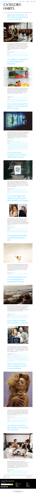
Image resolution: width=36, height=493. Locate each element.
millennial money (9, 359)
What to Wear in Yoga (19, 55)
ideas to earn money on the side (15, 358)
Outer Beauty (21, 52)
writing (10, 193)
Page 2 (8, 476)
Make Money (25, 141)
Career (14, 141)
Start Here (31, 1)
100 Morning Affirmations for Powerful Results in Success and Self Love (17, 279)
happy (8, 472)
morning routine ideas (25, 472)
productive (17, 473)
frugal (14, 357)
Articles (20, 1)
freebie (27, 471)
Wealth (8, 98)
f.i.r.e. (26, 356)
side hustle (19, 360)
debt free (14, 356)
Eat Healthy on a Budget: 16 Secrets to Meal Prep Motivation (18, 61)
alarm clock (10, 471)
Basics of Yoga (21, 54)
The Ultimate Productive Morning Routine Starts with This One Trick (17, 427)
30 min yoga (17, 54)
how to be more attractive (13, 421)
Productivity (11, 142)
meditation (10, 192)
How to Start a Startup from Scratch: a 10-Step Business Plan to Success (17, 106)
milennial (23, 358)
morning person (20, 472)
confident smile (18, 420)
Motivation (17, 52)
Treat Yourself (26, 97)
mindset (13, 192)
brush (18, 471)
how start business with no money (14, 144)
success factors (23, 192)
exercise (19, 191)
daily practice (16, 191)
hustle (9, 358)
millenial (25, 358)
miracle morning (14, 472)
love (7, 192)
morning (17, 472)
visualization (11, 361)
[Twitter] (2, 486)
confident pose (14, 420)
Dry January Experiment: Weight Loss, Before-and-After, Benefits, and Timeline (18, 198)
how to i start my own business (22, 144)
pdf (15, 473)
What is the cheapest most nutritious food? (20, 101)
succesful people (21, 473)
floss (25, 471)
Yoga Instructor (24, 55)
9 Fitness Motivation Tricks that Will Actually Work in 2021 (17, 238)
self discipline (19, 192)
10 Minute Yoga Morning (12, 54)
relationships (15, 192)
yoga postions (11, 56)
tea (26, 473)
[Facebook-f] (4, 486)
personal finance (11, 360)
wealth (13, 361)
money (17, 359)
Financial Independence (18, 141)
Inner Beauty (14, 52)
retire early (15, 360)
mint (15, 359)
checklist (21, 471)
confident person (9, 420)
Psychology (14, 142)
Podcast (24, 1)
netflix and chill (9, 473)
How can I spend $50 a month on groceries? (15, 100)
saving (17, 360)
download (23, 471)
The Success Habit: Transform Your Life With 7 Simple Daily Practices (17, 155)
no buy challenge (20, 359)
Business (12, 141)
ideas (9, 472)
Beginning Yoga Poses (25, 54)
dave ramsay (10, 356)
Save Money (19, 97)
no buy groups (24, 359)
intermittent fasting (25, 191)
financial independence (18, 143)
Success (23, 97)
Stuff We (27, 1)
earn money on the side (23, 356)
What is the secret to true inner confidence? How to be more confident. (17, 366)
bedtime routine (16, 471)
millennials (13, 359)
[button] (34, 1)
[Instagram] (7, 486)
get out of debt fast (17, 357)
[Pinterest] (5, 486)
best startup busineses (12, 143)
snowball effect (23, 360)
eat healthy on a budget (15, 99)
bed (12, 471)
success (24, 473)
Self (25, 52)
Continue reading (14, 49)
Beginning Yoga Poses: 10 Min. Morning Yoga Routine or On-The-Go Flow (17, 17)
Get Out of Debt (19, 189)
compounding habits (12, 191)
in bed (17, 421)
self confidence (20, 421)
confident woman (22, 420)
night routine (13, 473)
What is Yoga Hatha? (14, 55)
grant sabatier (22, 357)
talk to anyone (24, 421)
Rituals (23, 52)
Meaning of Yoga (9, 55)
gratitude (22, 191)
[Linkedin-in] (1, 486)
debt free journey (17, 356)
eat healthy (10, 99)
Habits (12, 52)
